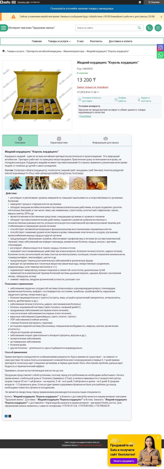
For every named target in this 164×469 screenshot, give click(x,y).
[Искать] (139, 28)
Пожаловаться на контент (90, 445)
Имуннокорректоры (74, 51)
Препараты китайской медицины (43, 51)
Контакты (96, 41)
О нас (80, 41)
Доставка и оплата (120, 41)
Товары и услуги (58, 41)
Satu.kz (96, 442)
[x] (9, 416)
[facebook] (6, 416)
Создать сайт (23, 2)
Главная (37, 41)
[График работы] (158, 27)
